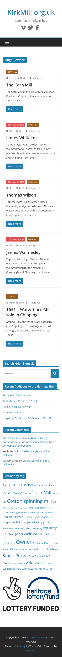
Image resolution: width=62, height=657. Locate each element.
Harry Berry (47, 512)
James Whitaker (21, 137)
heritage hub (38, 78)
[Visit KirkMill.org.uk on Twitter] (30, 29)
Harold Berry (36, 512)
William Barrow (12, 568)
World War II (29, 568)
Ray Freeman (51, 542)
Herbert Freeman (13, 516)
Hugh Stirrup (19, 522)
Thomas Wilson (21, 195)
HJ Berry (28, 516)
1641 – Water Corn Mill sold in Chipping (28, 312)
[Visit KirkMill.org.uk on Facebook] (37, 29)
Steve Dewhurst (37, 556)
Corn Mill (12, 72)
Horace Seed (39, 516)
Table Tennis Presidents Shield (20, 401)
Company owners (16, 125)
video (31, 562)
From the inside (12, 412)
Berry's (28, 485)
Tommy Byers (19, 563)
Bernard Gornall (12, 485)
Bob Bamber (40, 485)
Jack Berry (35, 522)
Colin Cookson (22, 493)
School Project (15, 555)
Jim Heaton (36, 528)
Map (13, 543)
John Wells (24, 533)
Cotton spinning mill (29, 501)
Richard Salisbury (47, 549)
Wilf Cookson (44, 563)
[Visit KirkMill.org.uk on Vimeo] (23, 29)
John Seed (8, 534)
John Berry (49, 528)
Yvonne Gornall (45, 568)
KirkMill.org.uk (31, 12)
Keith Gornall (41, 534)
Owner (24, 541)
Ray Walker (11, 549)
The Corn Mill (19, 85)
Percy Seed (38, 542)
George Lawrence (20, 512)
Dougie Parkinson (19, 508)
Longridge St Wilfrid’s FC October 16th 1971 (28, 418)
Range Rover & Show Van (17, 406)
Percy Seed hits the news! (17, 395)
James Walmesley (23, 252)
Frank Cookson (36, 507)
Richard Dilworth (28, 549)
